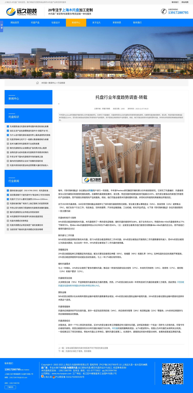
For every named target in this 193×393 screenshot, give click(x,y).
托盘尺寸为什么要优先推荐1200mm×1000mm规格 (28, 199)
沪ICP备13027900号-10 (110, 365)
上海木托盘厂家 (22, 11)
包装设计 (55, 22)
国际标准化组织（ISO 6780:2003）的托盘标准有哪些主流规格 (28, 190)
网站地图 (185, 2)
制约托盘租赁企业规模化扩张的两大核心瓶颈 (27, 148)
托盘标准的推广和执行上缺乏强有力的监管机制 (27, 203)
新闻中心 (76, 22)
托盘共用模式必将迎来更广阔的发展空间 (25, 225)
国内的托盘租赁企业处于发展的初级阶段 (25, 161)
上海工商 (47, 377)
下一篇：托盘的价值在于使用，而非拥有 (74, 351)
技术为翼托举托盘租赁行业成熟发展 (23, 144)
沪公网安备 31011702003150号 (69, 377)
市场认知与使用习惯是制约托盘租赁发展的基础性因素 (28, 208)
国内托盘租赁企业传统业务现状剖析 (23, 212)
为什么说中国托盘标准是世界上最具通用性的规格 (28, 135)
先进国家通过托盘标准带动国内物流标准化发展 (27, 126)
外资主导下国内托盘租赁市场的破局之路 (25, 156)
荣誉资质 (117, 22)
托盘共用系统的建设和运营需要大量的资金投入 (27, 165)
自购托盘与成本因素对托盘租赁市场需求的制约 (27, 152)
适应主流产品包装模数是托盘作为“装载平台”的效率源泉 (28, 131)
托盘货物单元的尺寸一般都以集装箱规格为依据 (27, 139)
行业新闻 (61, 83)
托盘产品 (35, 22)
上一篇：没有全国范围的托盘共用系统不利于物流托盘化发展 (83, 348)
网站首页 (15, 22)
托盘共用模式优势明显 (17, 221)
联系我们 (175, 2)
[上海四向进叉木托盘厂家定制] (121, 184)
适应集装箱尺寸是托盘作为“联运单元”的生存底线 (28, 195)
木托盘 (44, 83)
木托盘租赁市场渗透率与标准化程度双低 (25, 216)
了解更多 (10, 387)
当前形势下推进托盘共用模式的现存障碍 (25, 229)
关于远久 (96, 22)
